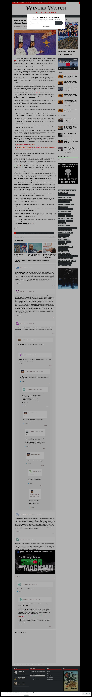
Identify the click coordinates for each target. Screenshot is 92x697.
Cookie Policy (26, 695)
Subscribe (59, 23)
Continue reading (46, 26)
